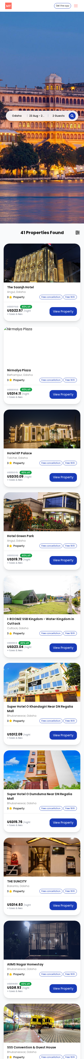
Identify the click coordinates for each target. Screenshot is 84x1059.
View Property (63, 311)
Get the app (62, 5)
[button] (42, 263)
